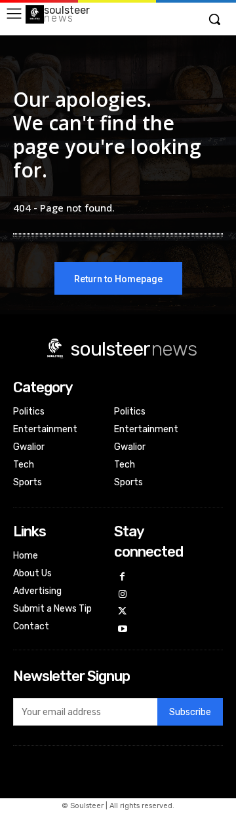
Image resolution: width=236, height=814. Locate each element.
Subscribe (190, 712)
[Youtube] (123, 629)
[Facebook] (123, 577)
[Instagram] (123, 595)
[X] (123, 612)
